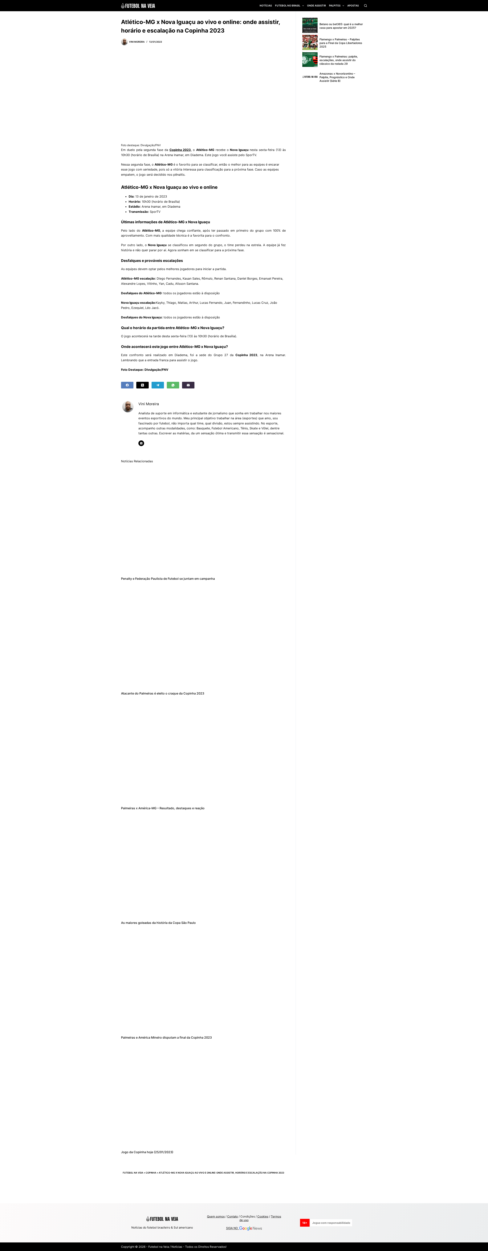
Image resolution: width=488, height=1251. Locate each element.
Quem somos (216, 1216)
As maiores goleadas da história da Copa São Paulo (158, 923)
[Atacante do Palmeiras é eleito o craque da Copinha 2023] (203, 636)
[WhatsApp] (173, 385)
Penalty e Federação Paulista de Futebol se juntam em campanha (168, 578)
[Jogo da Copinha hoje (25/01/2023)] (203, 1095)
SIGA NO (232, 1228)
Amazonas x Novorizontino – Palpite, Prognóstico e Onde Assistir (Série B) (337, 77)
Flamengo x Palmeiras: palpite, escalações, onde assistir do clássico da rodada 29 (338, 60)
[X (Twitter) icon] (141, 443)
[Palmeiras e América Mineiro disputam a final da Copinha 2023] (203, 980)
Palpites (334, 5)
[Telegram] (158, 385)
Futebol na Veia (133, 1172)
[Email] (188, 385)
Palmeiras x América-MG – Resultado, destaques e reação (163, 808)
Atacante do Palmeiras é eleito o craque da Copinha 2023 (162, 693)
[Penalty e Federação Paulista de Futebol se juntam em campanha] (203, 521)
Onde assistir (316, 5)
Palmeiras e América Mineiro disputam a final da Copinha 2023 (166, 1037)
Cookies (262, 1216)
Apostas (353, 5)
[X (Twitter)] (142, 385)
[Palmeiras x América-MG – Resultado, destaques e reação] (203, 750)
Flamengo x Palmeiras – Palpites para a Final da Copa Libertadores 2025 (340, 43)
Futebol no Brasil (287, 5)
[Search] (365, 5)
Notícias (266, 5)
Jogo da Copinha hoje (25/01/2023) (147, 1152)
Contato (232, 1216)
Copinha (151, 1172)
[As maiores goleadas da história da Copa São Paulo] (203, 865)
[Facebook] (127, 385)
